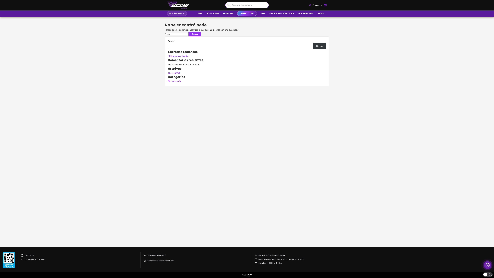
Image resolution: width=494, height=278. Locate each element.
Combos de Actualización (281, 13)
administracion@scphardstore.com (160, 261)
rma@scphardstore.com (156, 255)
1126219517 (29, 255)
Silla (263, 13)
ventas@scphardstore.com (35, 259)
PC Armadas (213, 13)
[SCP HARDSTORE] (178, 5)
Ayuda (320, 13)
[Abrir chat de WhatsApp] (487, 265)
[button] (488, 274)
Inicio (200, 13)
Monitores (228, 13)
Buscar (171, 41)
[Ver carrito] (325, 5)
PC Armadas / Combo (178, 56)
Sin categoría (174, 81)
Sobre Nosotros (305, 13)
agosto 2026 (174, 73)
